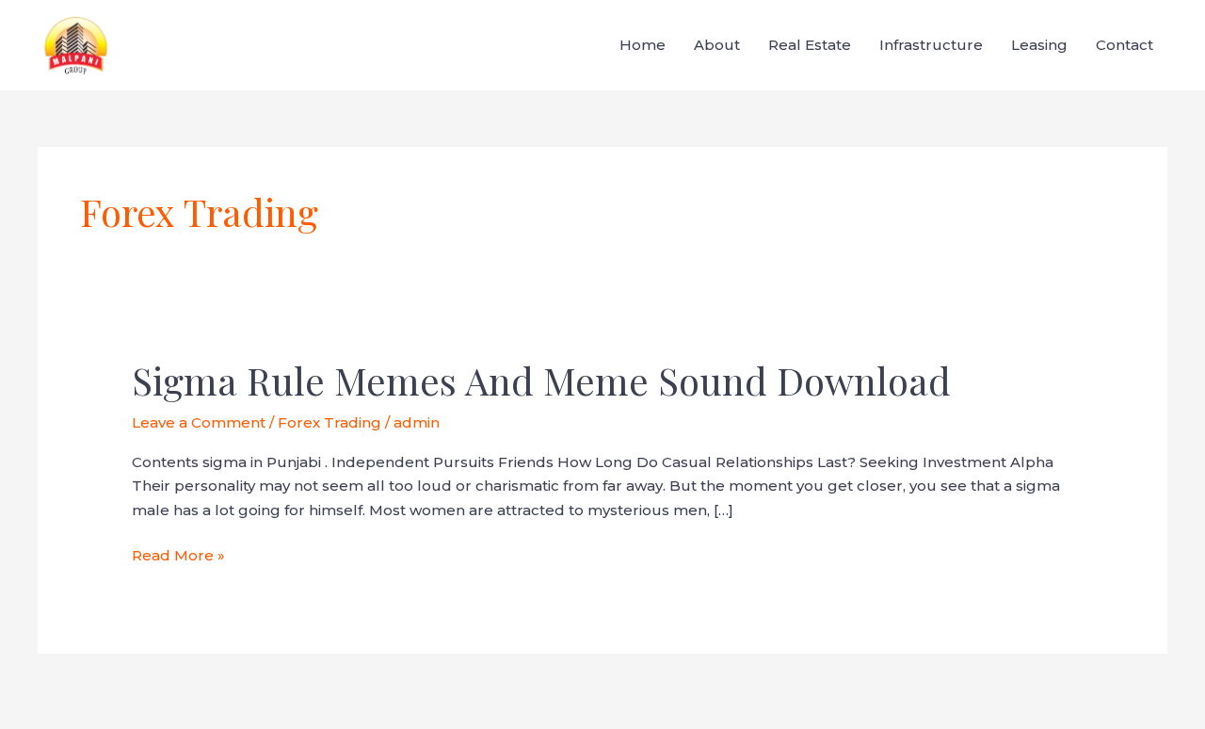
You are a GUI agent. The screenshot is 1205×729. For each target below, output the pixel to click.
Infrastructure (931, 45)
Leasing (1039, 45)
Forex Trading (329, 422)
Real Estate (809, 45)
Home (642, 45)
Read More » (178, 553)
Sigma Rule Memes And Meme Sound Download (541, 380)
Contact (1124, 45)
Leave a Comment (198, 422)
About (717, 45)
